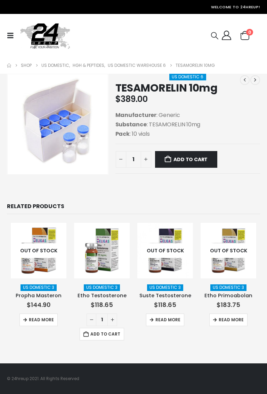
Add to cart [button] (105, 334)
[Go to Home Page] (9, 65)
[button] (12, 35)
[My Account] (226, 35)
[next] (255, 80)
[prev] (245, 80)
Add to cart (190, 159)
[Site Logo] (45, 35)
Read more (41, 320)
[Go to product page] (102, 250)
